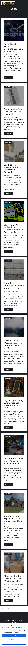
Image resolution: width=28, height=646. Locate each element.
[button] (21, 3)
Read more (8, 78)
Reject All (14, 643)
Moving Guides (8, 21)
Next (12, 608)
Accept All (14, 635)
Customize (14, 639)
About (14, 622)
